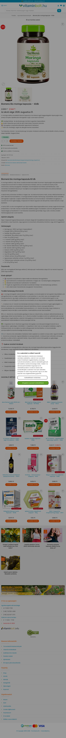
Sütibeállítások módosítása (32, 377)
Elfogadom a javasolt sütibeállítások (33, 383)
